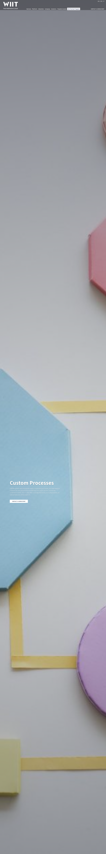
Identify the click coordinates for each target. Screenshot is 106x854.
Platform (34, 9)
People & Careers (62, 9)
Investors (53, 9)
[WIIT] (10, 5)
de (101, 1)
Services (28, 9)
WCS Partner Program (74, 9)
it (103, 1)
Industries (41, 9)
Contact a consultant (19, 501)
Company (47, 9)
